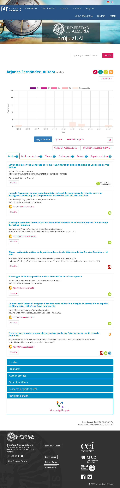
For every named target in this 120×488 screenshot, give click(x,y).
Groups (64, 8)
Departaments (49, 8)
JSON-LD (100, 72)
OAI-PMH (109, 353)
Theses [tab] (50, 156)
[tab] (60, 362)
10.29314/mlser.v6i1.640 (23, 288)
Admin (113, 16)
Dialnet (109, 267)
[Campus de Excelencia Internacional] (88, 447)
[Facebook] (83, 477)
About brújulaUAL (84, 16)
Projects (90, 8)
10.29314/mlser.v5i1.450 (23, 206)
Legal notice (50, 456)
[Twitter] (90, 477)
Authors (77, 8)
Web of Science (105, 183)
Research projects (75, 139)
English (112, 2)
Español (108, 2)
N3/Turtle (105, 72)
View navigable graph (60, 410)
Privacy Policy (51, 462)
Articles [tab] (12, 156)
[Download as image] (110, 140)
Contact (101, 16)
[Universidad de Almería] (20, 436)
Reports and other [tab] (100, 156)
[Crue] (90, 458)
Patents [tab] (82, 156)
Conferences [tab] (66, 156)
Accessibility (50, 467)
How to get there (53, 445)
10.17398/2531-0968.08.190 (24, 236)
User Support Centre (17, 461)
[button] (60, 362)
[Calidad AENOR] (88, 467)
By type (58, 139)
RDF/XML (95, 72)
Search (108, 55)
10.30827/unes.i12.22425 (23, 317)
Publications (31, 8)
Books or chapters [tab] (31, 156)
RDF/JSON (111, 72)
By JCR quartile (43, 139)
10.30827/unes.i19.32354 (23, 347)
